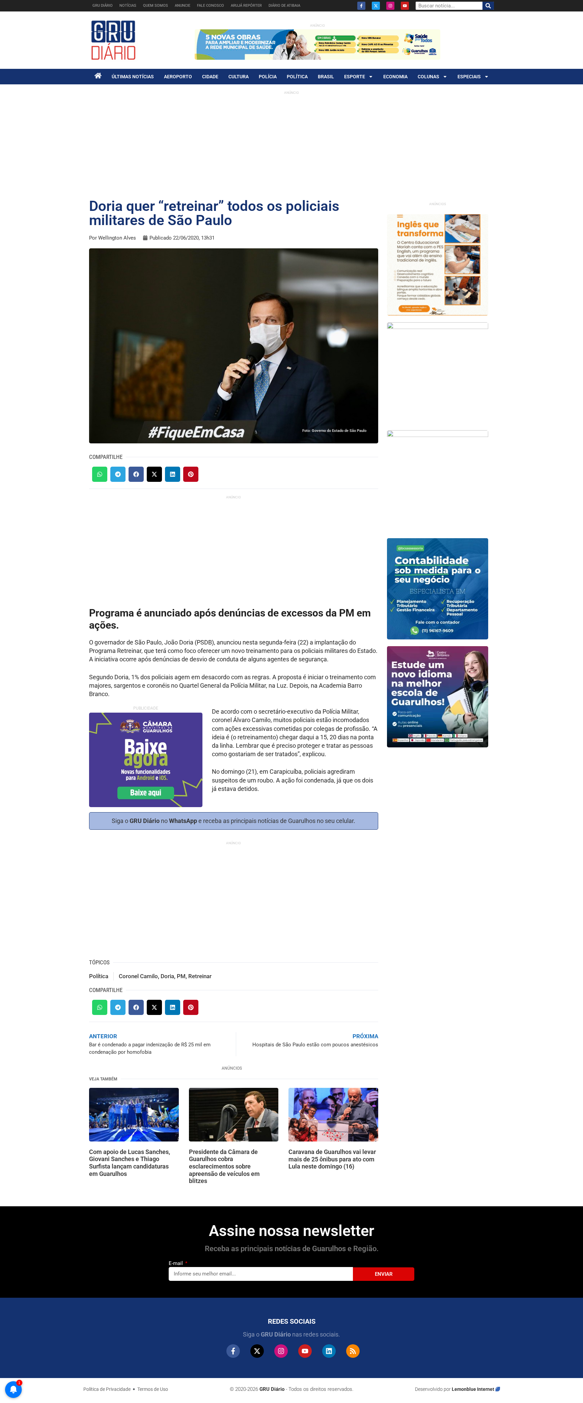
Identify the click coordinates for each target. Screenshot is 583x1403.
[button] (99, 474)
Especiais (469, 76)
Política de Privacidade (107, 1389)
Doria (167, 976)
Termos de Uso (152, 1389)
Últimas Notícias (133, 76)
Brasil (326, 76)
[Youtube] (405, 6)
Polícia (268, 76)
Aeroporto (178, 76)
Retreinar (200, 976)
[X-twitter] (376, 6)
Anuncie (182, 5)
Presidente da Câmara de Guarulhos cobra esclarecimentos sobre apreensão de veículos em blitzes (224, 1166)
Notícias (127, 5)
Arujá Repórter (246, 5)
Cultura (238, 76)
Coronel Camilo (138, 976)
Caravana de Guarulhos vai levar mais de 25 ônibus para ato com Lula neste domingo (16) (332, 1159)
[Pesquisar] (488, 6)
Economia (395, 76)
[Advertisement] (291, 145)
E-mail (176, 1263)
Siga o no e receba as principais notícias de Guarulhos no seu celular (233, 820)
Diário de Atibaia (284, 5)
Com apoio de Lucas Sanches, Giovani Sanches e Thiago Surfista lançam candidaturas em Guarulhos (129, 1162)
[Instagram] (390, 6)
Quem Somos (155, 5)
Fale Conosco (210, 5)
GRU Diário (102, 5)
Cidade (210, 76)
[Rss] (353, 1351)
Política (297, 76)
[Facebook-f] (361, 6)
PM (181, 976)
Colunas (428, 76)
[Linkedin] (329, 1351)
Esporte (354, 76)
